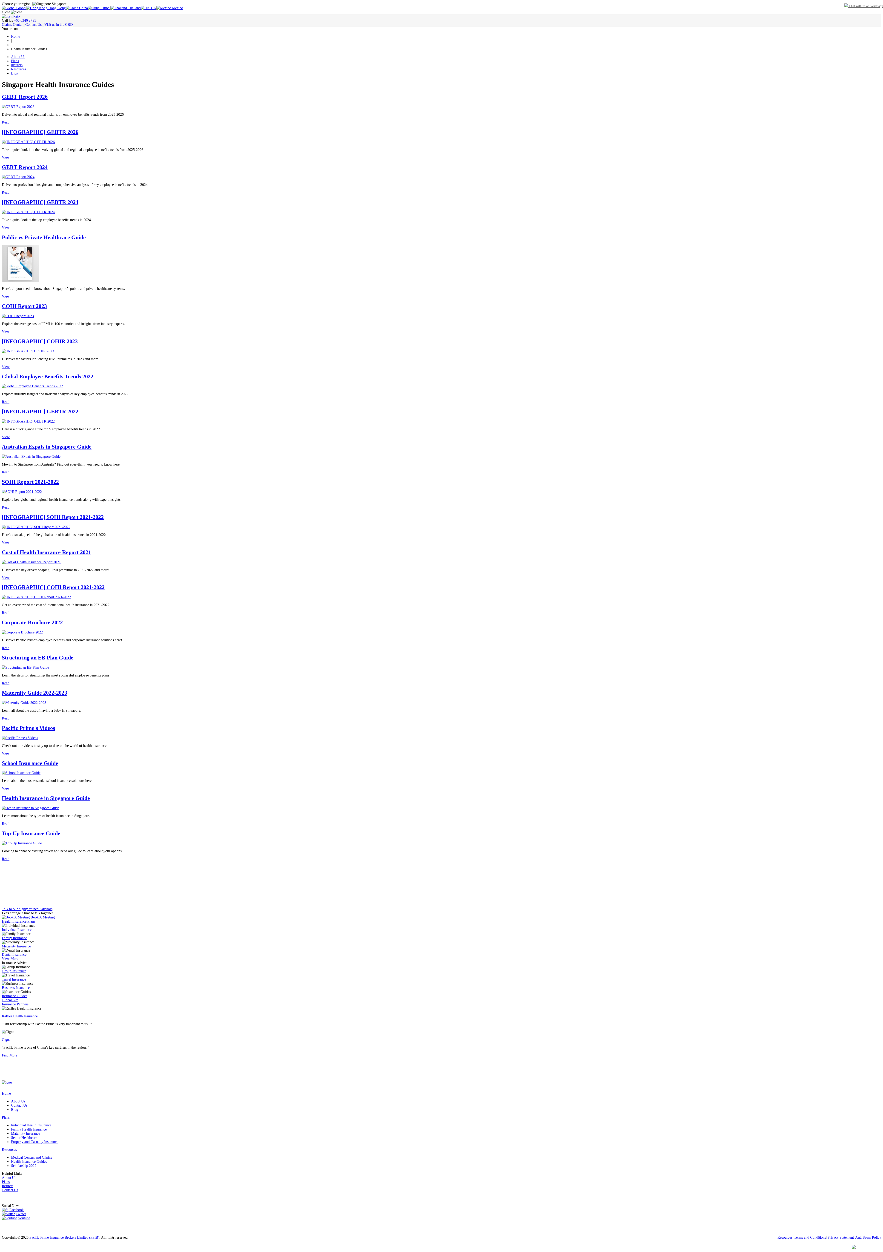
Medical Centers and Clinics (31, 1157)
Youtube (24, 1218)
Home (6, 1093)
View (6, 157)
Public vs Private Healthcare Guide (44, 237)
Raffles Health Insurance (20, 1016)
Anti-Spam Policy (868, 1237)
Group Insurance (14, 971)
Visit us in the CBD (58, 24)
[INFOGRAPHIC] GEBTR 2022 (40, 411)
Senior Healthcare (24, 1138)
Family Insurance (14, 938)
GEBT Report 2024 (25, 167)
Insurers (17, 65)
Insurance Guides (14, 996)
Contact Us (33, 24)
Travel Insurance (14, 979)
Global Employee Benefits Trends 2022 (47, 377)
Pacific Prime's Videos (28, 728)
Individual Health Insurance (31, 1125)
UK (153, 8)
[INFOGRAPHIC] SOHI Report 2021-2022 (53, 517)
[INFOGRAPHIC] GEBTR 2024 (40, 202)
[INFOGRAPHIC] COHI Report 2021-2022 (53, 587)
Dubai (105, 8)
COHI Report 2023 (24, 306)
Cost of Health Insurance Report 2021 (46, 552)
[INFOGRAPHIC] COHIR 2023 (40, 341)
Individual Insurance (17, 930)
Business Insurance (16, 988)
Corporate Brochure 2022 (32, 622)
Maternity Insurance (16, 946)
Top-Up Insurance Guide (31, 833)
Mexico (177, 8)
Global (20, 8)
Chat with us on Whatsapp (865, 6)
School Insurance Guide (30, 763)
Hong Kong (56, 8)
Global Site (10, 1000)
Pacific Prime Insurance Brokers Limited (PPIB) (64, 1237)
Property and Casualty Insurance (34, 1142)
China (83, 8)
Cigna (6, 1040)
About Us (18, 57)
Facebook (16, 1210)
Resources (18, 69)
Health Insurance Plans (18, 921)
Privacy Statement (841, 1237)
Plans (15, 61)
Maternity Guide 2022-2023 (34, 693)
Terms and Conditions (810, 1237)
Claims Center (12, 24)
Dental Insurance (14, 954)
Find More (9, 1055)
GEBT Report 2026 (25, 97)
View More (10, 959)
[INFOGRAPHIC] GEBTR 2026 (40, 132)
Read (5, 122)
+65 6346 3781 (25, 20)
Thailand (134, 8)
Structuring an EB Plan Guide (37, 658)
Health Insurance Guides (29, 1161)
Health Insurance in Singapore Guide (46, 798)
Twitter (21, 1214)
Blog (14, 73)
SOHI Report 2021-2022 (30, 482)
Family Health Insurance (29, 1129)
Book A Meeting (42, 917)
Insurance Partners (15, 1004)
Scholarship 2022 (23, 1166)
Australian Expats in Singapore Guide (47, 447)
